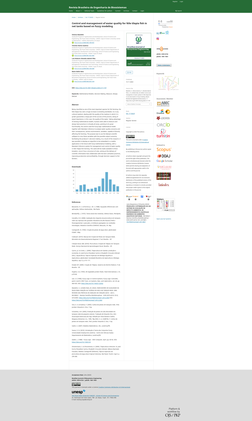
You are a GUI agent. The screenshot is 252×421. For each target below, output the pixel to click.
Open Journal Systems (164, 219)
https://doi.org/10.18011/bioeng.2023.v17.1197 (91, 88)
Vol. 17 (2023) (89, 17)
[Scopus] (164, 152)
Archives (126, 11)
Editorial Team (89, 11)
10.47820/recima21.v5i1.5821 (136, 222)
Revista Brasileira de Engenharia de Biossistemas (97, 7)
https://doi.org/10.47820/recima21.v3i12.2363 (94, 298)
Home (71, 11)
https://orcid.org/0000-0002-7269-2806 (84, 68)
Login (142, 11)
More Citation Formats (134, 104)
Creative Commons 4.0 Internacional (114, 387)
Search (179, 11)
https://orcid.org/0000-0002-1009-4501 (84, 42)
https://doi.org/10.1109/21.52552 (92, 283)
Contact (134, 11)
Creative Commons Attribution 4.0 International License (137, 142)
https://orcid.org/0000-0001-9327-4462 (84, 55)
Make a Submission (164, 65)
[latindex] (163, 187)
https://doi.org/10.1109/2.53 (81, 342)
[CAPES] (164, 179)
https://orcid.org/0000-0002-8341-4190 (84, 81)
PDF (130, 72)
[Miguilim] (164, 170)
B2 (158, 33)
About (78, 11)
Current (117, 11)
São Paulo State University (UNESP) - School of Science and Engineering (95, 396)
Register (175, 1)
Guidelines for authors (104, 11)
